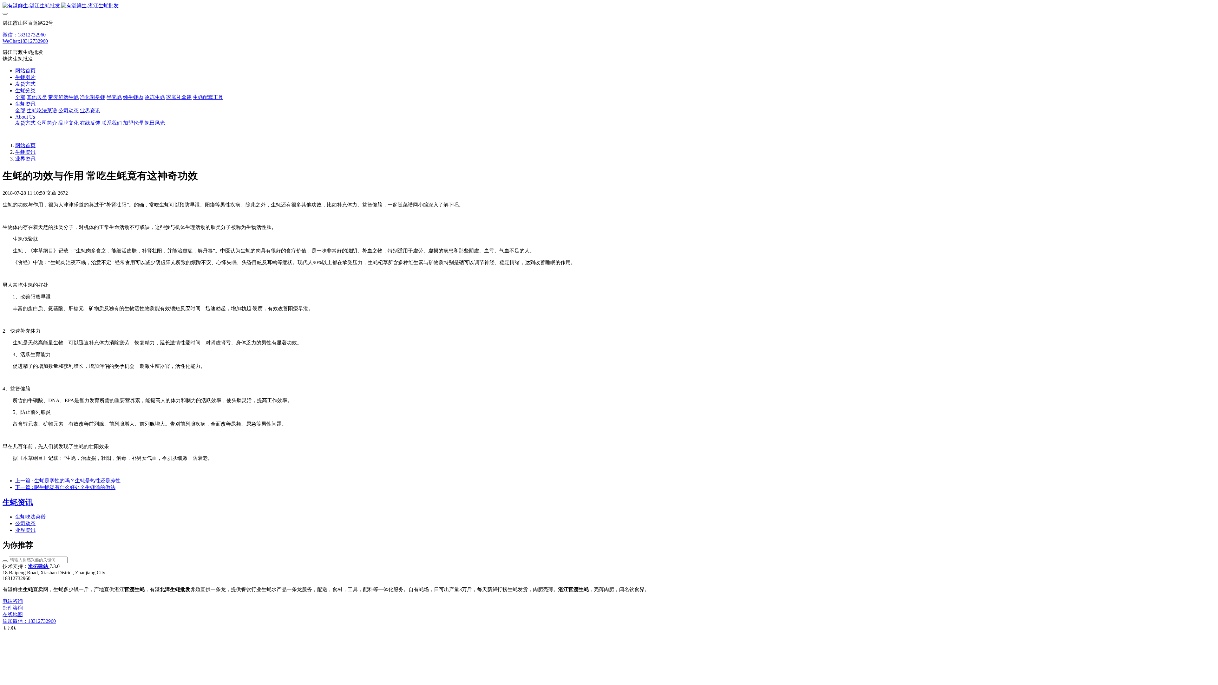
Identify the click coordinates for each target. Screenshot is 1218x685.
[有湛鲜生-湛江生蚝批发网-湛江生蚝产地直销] (609, 6)
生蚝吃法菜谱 (30, 516)
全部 (20, 97)
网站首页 (25, 70)
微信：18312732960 (24, 34)
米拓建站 (38, 566)
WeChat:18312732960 (25, 41)
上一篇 (68, 480)
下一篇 (65, 487)
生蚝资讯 (25, 152)
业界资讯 (25, 158)
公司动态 (25, 523)
